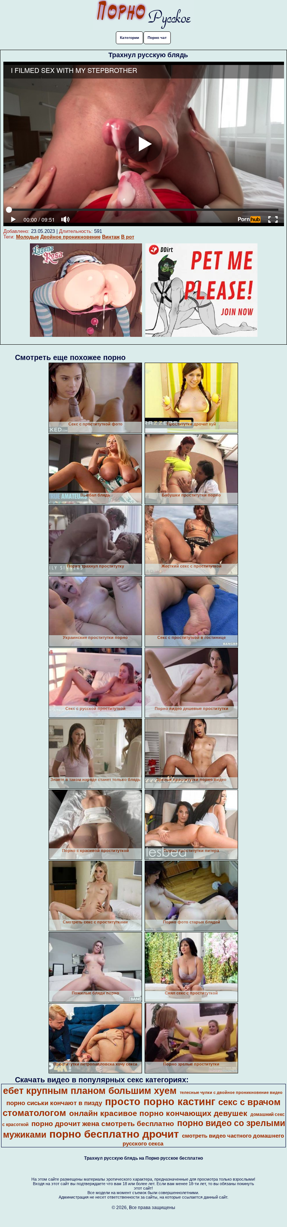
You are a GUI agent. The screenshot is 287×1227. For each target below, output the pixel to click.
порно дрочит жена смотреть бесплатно (102, 1124)
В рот (127, 237)
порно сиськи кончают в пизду (54, 1103)
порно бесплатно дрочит (114, 1134)
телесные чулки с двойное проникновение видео (231, 1092)
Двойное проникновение (70, 237)
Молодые (27, 237)
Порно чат (157, 38)
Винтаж (111, 237)
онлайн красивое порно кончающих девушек (158, 1113)
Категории (129, 38)
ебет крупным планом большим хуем (90, 1090)
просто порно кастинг (160, 1101)
